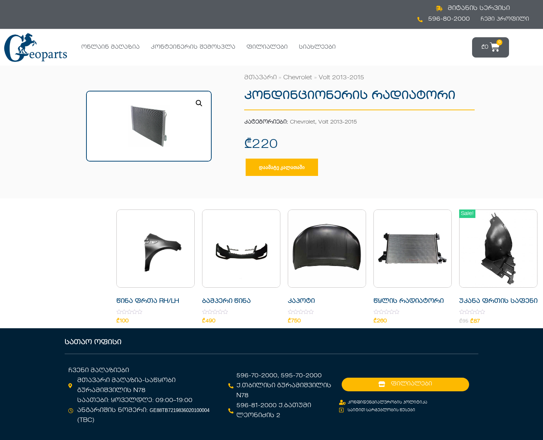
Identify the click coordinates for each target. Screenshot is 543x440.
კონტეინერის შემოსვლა (193, 47)
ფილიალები (267, 47)
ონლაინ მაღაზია (110, 47)
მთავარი (260, 78)
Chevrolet (297, 78)
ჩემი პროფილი (505, 19)
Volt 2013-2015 (341, 78)
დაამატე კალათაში (282, 167)
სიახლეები (317, 47)
